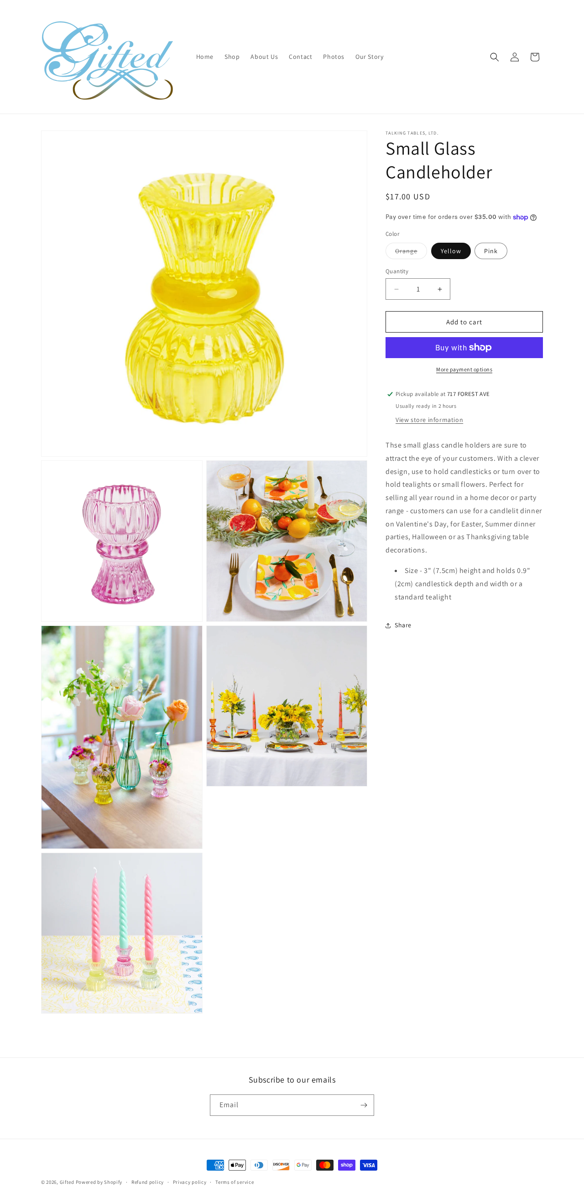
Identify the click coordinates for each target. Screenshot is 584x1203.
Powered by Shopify (99, 1182)
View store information (429, 420)
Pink (491, 251)
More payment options (464, 369)
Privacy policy (190, 1182)
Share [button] (403, 625)
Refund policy (147, 1182)
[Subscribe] (364, 1105)
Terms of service (234, 1182)
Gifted (67, 1182)
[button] (495, 57)
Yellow (451, 251)
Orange (411, 252)
